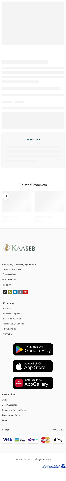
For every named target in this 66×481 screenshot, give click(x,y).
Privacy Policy (9, 328)
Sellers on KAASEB (12, 318)
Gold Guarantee (9, 404)
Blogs (4, 420)
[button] (26, 211)
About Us (7, 308)
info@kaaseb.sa (9, 274)
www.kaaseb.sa (9, 279)
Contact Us (8, 333)
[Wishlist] (28, 193)
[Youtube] (25, 292)
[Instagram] (5, 292)
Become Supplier (11, 313)
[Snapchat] (10, 292)
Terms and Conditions (13, 323)
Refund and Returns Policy (14, 410)
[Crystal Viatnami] (49, 201)
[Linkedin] (15, 292)
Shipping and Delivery (12, 415)
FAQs (4, 399)
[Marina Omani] (16, 201)
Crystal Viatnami (43, 216)
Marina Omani (10, 216)
